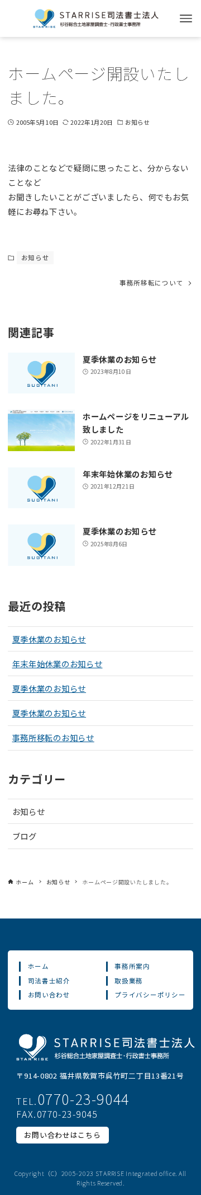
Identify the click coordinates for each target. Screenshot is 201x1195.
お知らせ (137, 122)
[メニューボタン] (186, 18)
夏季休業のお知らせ (49, 639)
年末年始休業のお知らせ (57, 663)
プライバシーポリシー (149, 994)
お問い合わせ (49, 994)
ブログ (24, 836)
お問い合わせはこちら (62, 1135)
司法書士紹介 (49, 980)
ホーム (38, 966)
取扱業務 (128, 980)
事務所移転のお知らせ (53, 737)
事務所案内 (132, 966)
